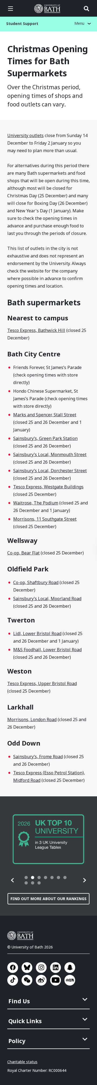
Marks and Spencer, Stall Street (44, 415)
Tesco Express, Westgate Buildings (48, 487)
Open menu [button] (10, 8)
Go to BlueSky (27, 967)
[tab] (26, 877)
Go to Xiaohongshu (69, 980)
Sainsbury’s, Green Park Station (45, 438)
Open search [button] (86, 8)
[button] (12, 880)
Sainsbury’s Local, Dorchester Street (50, 471)
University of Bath (48, 8)
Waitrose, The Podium (35, 503)
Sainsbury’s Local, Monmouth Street (49, 454)
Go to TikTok (12, 980)
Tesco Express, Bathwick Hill (36, 330)
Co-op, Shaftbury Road (35, 582)
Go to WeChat (27, 980)
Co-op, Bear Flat (23, 553)
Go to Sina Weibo (41, 980)
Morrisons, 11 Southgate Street (45, 519)
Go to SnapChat (69, 967)
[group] (48, 839)
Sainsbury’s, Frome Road (38, 757)
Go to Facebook (12, 967)
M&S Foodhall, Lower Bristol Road (47, 650)
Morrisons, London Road (32, 719)
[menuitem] (49, 999)
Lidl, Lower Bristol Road (37, 633)
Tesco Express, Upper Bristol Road (42, 683)
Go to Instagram (41, 967)
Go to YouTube (55, 980)
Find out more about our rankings (48, 898)
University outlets (25, 135)
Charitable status (22, 1061)
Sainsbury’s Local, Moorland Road (47, 598)
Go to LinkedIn (55, 967)
